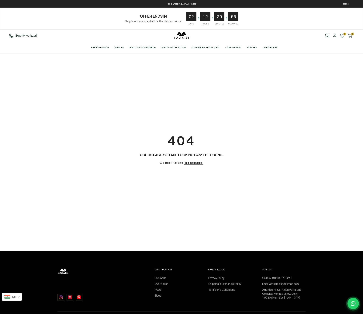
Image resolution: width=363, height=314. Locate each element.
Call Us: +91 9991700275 (276, 278)
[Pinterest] (70, 297)
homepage (193, 162)
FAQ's (158, 289)
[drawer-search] (327, 36)
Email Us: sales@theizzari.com (280, 284)
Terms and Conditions (221, 289)
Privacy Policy (216, 278)
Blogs (158, 295)
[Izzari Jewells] (100, 271)
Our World (161, 278)
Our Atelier (161, 284)
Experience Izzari (26, 35)
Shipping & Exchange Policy (224, 284)
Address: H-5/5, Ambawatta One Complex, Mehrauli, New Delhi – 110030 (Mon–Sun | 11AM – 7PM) (282, 293)
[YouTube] (79, 297)
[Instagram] (60, 297)
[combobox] (12, 297)
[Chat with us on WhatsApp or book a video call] (353, 304)
